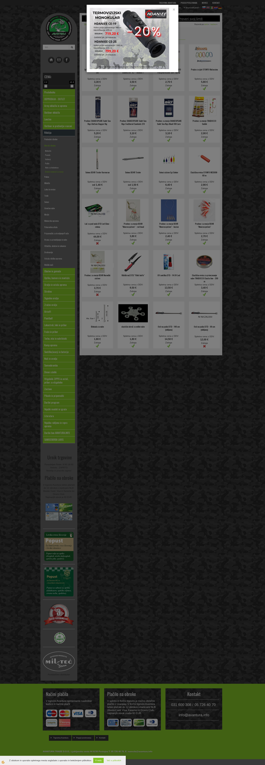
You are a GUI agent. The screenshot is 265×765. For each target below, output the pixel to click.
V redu (98, 760)
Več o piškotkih (114, 760)
